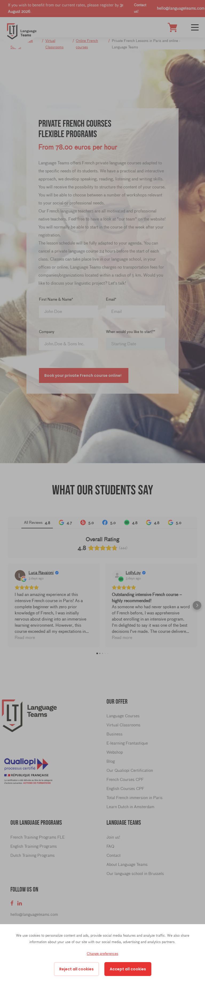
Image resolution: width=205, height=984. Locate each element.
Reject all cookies (76, 969)
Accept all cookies (128, 969)
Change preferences (102, 953)
